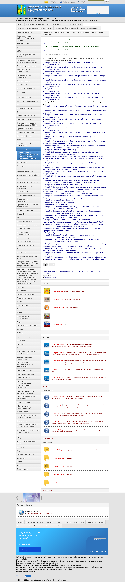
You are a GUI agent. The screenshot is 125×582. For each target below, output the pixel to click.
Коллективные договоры (26, 195)
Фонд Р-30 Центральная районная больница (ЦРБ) (64, 185)
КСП (18, 105)
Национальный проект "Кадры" (25, 437)
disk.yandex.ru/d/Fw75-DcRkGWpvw (40, 513)
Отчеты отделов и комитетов (27, 66)
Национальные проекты (26, 421)
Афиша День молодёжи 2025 (74, 291)
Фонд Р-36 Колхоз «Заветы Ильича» (58, 204)
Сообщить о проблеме (30, 550)
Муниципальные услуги (25, 245)
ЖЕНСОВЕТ (21, 313)
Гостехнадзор (22, 344)
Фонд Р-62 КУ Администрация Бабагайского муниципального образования (74, 259)
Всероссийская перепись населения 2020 (26, 352)
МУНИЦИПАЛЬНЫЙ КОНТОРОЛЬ (24, 144)
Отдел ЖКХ (21, 214)
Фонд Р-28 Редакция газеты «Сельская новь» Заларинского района (71, 180)
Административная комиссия (27, 182)
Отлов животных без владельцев (24, 187)
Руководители (22, 85)
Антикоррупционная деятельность (24, 93)
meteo (98, 13)
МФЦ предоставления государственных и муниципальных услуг (25, 335)
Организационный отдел (26, 129)
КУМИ (19, 140)
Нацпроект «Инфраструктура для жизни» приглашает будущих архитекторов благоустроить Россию (77, 397)
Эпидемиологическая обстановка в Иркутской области (45, 24)
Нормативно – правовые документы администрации (27, 61)
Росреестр (21, 341)
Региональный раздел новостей (66, 28)
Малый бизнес (22, 252)
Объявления (21, 458)
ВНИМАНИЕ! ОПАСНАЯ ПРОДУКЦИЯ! (78, 483)
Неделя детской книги (72, 299)
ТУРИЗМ (20, 302)
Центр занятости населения (27, 326)
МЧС (18, 309)
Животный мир (22, 412)
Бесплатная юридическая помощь (26, 443)
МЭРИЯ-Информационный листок (27, 56)
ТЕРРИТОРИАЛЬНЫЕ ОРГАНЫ (27, 101)
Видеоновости (22, 469)
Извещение (69, 458)
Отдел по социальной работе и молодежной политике (28, 426)
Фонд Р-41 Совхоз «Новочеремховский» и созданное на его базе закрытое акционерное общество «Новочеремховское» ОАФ (74, 225)
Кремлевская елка (72, 308)
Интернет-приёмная (54, 522)
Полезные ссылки (23, 378)
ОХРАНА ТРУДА (22, 192)
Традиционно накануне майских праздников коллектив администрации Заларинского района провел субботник (77, 422)
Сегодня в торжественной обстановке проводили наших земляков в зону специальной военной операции (77, 414)
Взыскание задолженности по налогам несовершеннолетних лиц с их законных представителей (72, 345)
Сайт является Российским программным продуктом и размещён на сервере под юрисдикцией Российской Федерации (59, 567)
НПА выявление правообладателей (24, 407)
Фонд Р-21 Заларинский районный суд (60, 150)
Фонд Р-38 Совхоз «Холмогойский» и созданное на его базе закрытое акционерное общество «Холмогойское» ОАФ (72, 212)
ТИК (18, 112)
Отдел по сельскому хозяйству (28, 175)
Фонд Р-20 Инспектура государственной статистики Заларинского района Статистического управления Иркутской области (74, 146)
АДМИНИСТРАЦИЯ (23, 44)
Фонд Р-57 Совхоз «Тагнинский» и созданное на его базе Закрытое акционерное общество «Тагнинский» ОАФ (71, 240)
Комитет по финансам (25, 136)
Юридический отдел (24, 119)
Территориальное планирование (24, 71)
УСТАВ (19, 51)
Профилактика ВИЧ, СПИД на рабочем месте (27, 206)
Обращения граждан (24, 32)
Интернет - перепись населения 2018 (25, 358)
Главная (20, 24)
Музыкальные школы (24, 298)
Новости (20, 462)
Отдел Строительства (25, 210)
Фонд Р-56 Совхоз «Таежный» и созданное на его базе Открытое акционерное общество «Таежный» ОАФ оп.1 (70, 236)
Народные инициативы (25, 238)
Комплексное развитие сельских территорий (25, 392)
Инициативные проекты (26, 241)
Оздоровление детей (24, 348)
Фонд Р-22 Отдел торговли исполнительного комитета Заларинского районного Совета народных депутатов (71, 153)
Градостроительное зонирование (24, 76)
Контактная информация (26, 88)
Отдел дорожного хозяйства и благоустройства (28, 431)
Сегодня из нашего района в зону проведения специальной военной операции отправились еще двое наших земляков (78, 406)
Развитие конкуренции (25, 374)
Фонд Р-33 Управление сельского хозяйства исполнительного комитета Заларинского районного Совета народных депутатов (73, 197)
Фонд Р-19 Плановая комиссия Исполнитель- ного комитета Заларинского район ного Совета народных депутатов (74, 142)
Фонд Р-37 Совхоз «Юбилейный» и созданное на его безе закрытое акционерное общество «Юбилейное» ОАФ (71, 207)
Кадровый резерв (75, 24)
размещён (52, 569)
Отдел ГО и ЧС (22, 162)
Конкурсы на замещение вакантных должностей (34, 28)
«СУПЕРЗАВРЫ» (72, 316)
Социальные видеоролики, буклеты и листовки (27, 416)
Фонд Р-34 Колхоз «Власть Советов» (58, 200)
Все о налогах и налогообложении (23, 233)
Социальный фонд (23, 229)
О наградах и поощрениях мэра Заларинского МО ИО (27, 124)
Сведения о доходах (24, 97)
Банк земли (21, 447)
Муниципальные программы (27, 249)
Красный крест (22, 305)
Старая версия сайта (53, 526)
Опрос (19, 451)
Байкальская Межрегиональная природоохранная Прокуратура (24, 384)
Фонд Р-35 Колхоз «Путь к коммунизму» (60, 202)
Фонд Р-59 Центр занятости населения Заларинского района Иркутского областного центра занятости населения (73, 249)
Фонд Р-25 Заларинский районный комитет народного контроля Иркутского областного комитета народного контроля (75, 168)
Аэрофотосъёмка (23, 81)
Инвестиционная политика (27, 225)
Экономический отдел (25, 171)
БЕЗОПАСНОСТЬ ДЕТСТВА (90, 28)
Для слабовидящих (36, 526)
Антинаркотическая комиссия (28, 179)
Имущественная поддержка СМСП (27, 257)
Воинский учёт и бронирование (23, 317)
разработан (24, 569)
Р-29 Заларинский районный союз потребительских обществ (69, 182)
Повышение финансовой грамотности (26, 398)
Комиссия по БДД (23, 402)
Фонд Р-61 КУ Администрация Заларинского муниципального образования (75, 257)
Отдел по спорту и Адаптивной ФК (24, 200)
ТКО (18, 218)
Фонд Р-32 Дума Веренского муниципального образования (68, 193)
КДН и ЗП (20, 287)
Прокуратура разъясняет (26, 294)
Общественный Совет (25, 370)
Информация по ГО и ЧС (26, 454)
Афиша (19, 465)
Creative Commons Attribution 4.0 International (65, 565)
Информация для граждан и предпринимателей (80, 450)
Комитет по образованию (26, 132)
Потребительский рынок (26, 116)
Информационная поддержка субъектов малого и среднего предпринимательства (28, 264)
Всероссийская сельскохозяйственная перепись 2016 (25, 365)
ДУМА (19, 47)
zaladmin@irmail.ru (37, 561)
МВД (18, 322)
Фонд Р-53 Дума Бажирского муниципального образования (68, 233)
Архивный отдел (23, 149)
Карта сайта (21, 526)
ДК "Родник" (21, 291)
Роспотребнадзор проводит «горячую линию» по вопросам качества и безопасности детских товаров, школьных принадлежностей (79, 353)
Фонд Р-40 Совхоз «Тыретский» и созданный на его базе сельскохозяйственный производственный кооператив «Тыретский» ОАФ (73, 221)
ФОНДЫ (20, 329)
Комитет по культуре (24, 108)
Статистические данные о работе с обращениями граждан (26, 38)
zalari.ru (23, 557)
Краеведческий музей (25, 221)
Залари (98, 6)
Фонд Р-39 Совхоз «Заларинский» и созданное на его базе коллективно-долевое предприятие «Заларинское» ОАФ (73, 216)
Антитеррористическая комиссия (25, 167)
